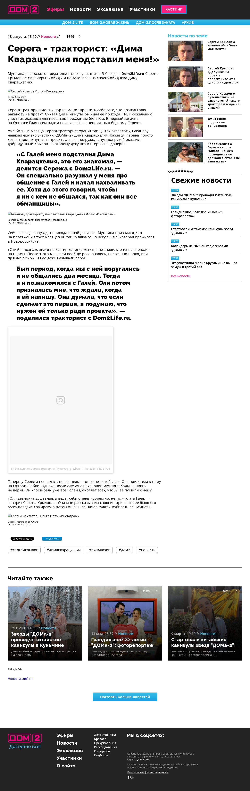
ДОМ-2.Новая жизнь (109, 22)
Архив (188, 22)
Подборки (101, 755)
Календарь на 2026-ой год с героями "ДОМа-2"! (199, 248)
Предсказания (105, 743)
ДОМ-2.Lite (72, 22)
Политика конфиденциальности (147, 772)
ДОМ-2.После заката (155, 22)
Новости (80, 9)
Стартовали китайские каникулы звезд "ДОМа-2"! (202, 231)
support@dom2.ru (138, 759)
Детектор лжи (105, 735)
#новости (146, 549)
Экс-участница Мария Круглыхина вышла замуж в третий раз (204, 265)
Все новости (180, 276)
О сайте (66, 766)
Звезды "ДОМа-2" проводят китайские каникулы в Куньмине (201, 197)
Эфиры (55, 9)
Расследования (106, 747)
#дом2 (124, 549)
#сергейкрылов (24, 549)
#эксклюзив (99, 549)
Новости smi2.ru (20, 679)
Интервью (102, 751)
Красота (100, 739)
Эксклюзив (110, 9)
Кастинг (173, 9)
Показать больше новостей (125, 697)
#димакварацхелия (64, 549)
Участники (142, 9)
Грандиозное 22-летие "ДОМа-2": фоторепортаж (196, 214)
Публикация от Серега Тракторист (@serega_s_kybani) (46, 468)
